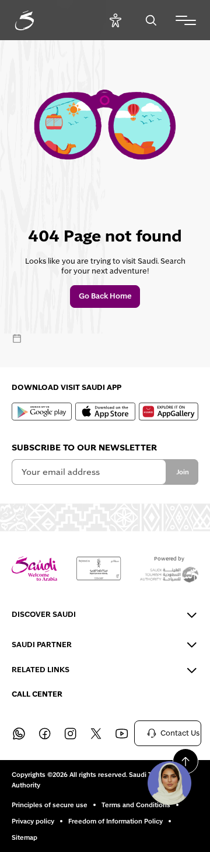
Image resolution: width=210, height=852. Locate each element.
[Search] (151, 20)
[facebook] (44, 733)
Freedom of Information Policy (115, 821)
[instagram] (70, 733)
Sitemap (24, 837)
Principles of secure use (50, 804)
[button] (169, 782)
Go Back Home (105, 296)
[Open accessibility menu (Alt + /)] (115, 20)
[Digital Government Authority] (98, 568)
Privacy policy (33, 821)
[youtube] (121, 733)
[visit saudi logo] (37, 20)
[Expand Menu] (186, 20)
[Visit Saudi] (34, 568)
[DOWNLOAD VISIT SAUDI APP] (42, 411)
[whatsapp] (19, 733)
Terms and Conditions (136, 804)
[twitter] (95, 733)
